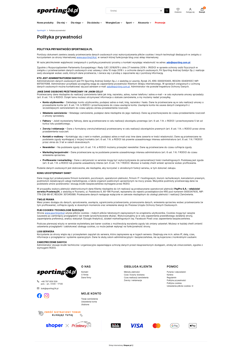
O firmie (84, 274)
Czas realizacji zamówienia (136, 277)
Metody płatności (132, 272)
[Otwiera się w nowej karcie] (39, 295)
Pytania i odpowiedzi (176, 272)
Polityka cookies (174, 283)
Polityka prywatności (176, 280)
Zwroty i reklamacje (133, 280)
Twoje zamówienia (89, 299)
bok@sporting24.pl (49, 288)
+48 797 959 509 (49, 281)
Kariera (170, 274)
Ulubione (85, 304)
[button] (166, 10)
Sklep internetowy (120, 345)
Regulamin (171, 277)
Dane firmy (86, 277)
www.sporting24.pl (86, 57)
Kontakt (84, 272)
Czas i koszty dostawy (134, 274)
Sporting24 (41, 30)
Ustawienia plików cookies (179, 286)
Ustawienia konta (89, 301)
